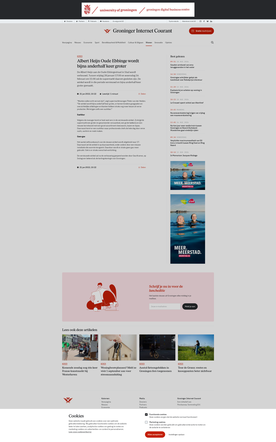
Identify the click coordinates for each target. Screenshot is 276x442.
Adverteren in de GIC (189, 21)
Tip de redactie (174, 21)
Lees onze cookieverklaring (80, 432)
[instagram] (200, 21)
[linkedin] (211, 21)
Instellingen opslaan (176, 434)
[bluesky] (207, 21)
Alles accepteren (155, 434)
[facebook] (204, 21)
